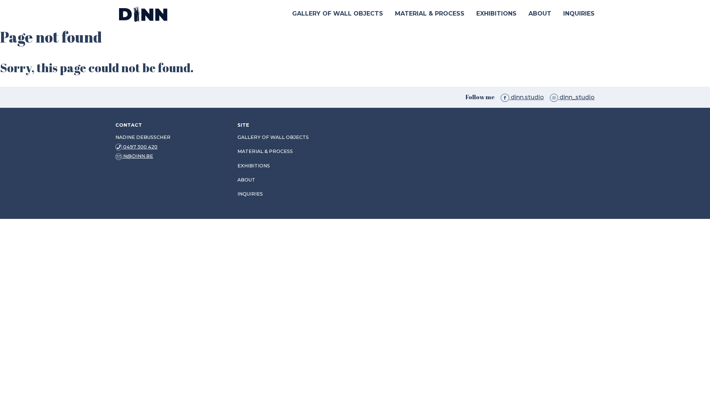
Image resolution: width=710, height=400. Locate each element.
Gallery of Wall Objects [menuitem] (337, 13)
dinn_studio (576, 97)
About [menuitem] (539, 13)
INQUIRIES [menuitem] (579, 13)
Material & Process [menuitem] (429, 13)
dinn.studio (526, 97)
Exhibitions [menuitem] (496, 13)
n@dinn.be (137, 156)
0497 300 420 (140, 147)
